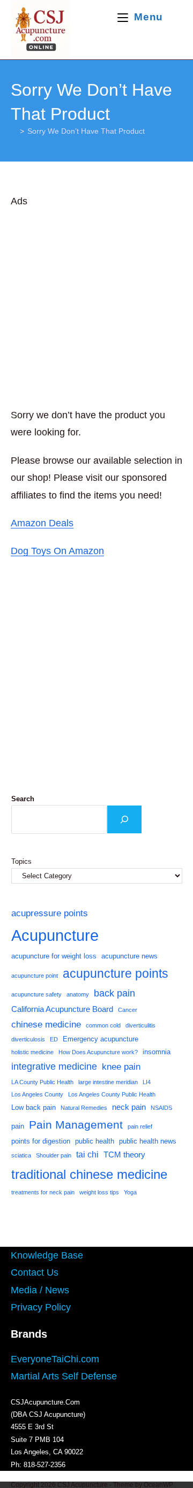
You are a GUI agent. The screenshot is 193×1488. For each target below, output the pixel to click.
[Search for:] (174, 16)
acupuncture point (34, 975)
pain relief (140, 1126)
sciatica (21, 1155)
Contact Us (34, 1272)
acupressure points (49, 913)
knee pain (121, 1066)
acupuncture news (129, 956)
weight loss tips (99, 1192)
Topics (21, 861)
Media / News (40, 1290)
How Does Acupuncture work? (98, 1052)
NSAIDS (161, 1108)
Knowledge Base (47, 1255)
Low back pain (33, 1107)
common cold (103, 1025)
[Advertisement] (96, 306)
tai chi (87, 1154)
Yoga (130, 1192)
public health (94, 1141)
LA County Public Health (42, 1082)
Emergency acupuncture (100, 1039)
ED (54, 1039)
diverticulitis (140, 1025)
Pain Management (76, 1124)
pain (17, 1126)
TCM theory (124, 1154)
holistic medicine (32, 1052)
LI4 (147, 1082)
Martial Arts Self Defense (64, 1376)
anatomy (77, 994)
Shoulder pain (53, 1155)
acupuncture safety (36, 994)
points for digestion (40, 1141)
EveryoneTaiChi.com (55, 1359)
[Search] (124, 819)
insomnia (156, 1052)
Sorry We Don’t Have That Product (86, 131)
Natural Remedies (84, 1108)
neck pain (129, 1107)
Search (22, 799)
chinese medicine (46, 1024)
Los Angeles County (37, 1094)
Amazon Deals (42, 523)
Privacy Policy (41, 1307)
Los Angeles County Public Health (111, 1094)
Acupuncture (55, 935)
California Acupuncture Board (62, 1009)
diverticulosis (28, 1039)
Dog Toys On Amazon (57, 551)
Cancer (127, 1010)
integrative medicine (54, 1066)
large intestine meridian (108, 1082)
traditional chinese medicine (89, 1174)
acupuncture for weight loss (53, 956)
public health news (147, 1141)
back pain (114, 993)
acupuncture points (115, 973)
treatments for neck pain (43, 1192)
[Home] (14, 131)
